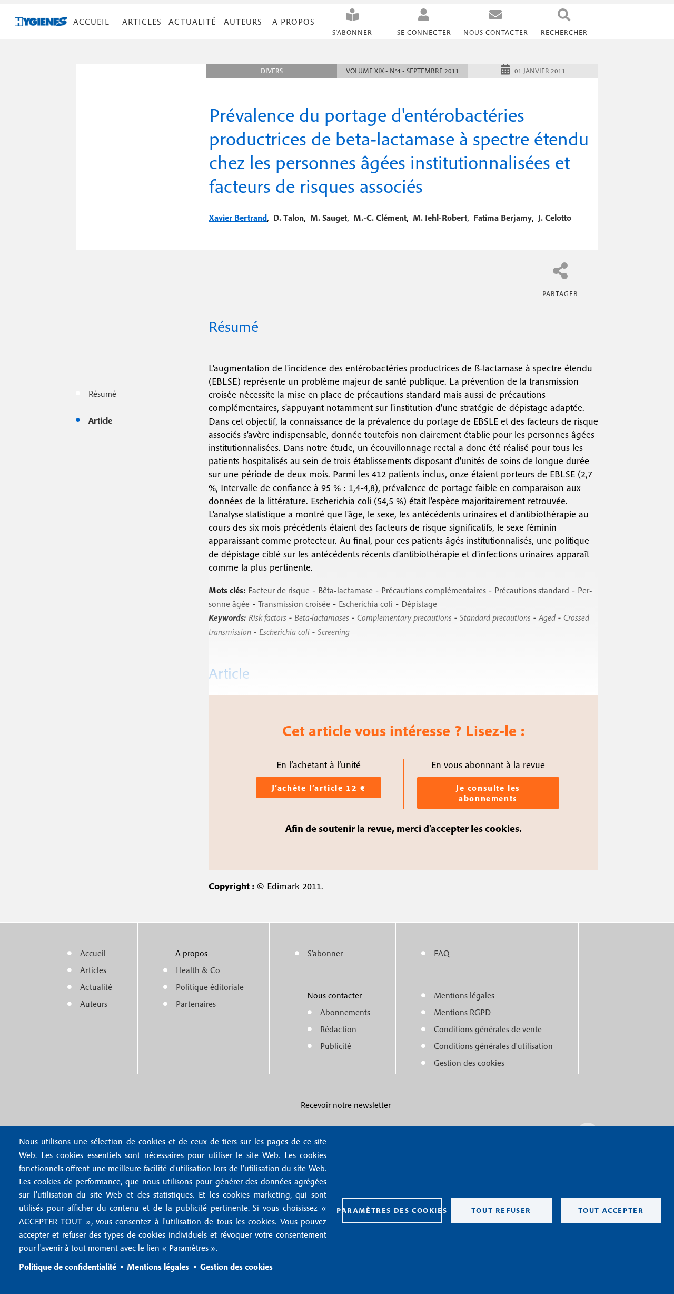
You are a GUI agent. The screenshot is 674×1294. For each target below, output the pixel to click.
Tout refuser (501, 1210)
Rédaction (338, 1029)
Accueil (91, 21)
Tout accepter (611, 1210)
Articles (93, 970)
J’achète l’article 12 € (319, 787)
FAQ (442, 953)
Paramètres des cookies (392, 1210)
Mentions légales (158, 1266)
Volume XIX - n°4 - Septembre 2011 (402, 70)
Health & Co (198, 970)
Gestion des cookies (236, 1266)
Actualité (192, 21)
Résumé (102, 393)
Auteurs (243, 21)
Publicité (335, 1046)
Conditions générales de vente (488, 1029)
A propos (293, 21)
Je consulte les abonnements (488, 792)
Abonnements (345, 1012)
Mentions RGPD (462, 1012)
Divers (272, 70)
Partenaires (196, 1003)
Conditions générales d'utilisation (493, 1046)
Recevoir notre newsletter (346, 1105)
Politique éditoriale (210, 987)
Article (100, 420)
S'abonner (352, 32)
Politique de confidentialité (67, 1266)
